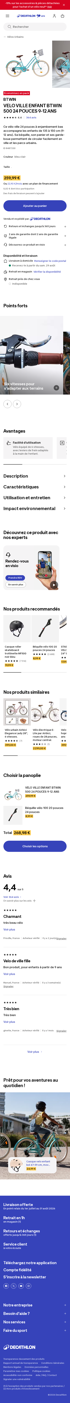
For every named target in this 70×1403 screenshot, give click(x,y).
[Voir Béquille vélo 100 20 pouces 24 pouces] (12, 815)
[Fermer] (64, 5)
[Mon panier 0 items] (62, 16)
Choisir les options (35, 846)
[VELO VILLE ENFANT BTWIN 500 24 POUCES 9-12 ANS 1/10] (27, 64)
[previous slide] (7, 404)
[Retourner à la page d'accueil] (31, 16)
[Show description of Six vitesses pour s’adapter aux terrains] (56, 387)
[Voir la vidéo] (54, 585)
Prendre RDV (15, 578)
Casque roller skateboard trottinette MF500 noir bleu (16, 651)
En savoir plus (15, 584)
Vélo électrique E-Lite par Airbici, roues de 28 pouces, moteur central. (45, 734)
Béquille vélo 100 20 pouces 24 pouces (45, 648)
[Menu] (7, 16)
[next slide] (17, 404)
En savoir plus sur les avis (17, 900)
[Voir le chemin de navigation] (4, 37)
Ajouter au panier (35, 206)
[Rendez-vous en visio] (31, 567)
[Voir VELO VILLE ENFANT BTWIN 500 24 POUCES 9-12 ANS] (12, 795)
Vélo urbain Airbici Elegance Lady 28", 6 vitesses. (16, 733)
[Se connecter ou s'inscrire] (54, 16)
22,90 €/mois (14, 183)
